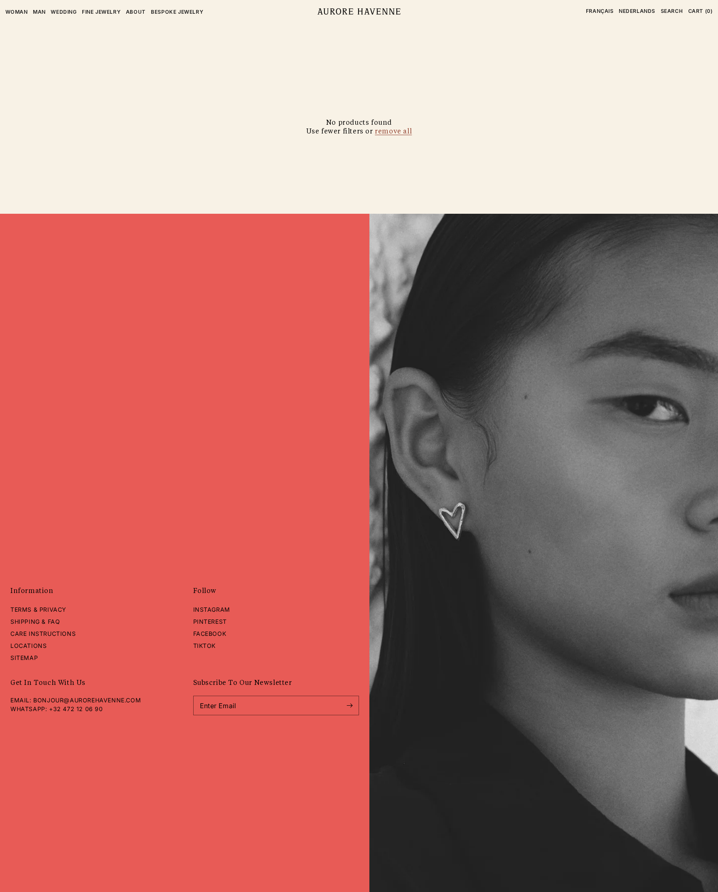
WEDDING (63, 12)
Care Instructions (43, 633)
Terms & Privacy (38, 609)
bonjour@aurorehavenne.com (87, 700)
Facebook (209, 633)
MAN (39, 12)
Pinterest (210, 621)
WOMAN (16, 12)
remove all (393, 131)
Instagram (211, 609)
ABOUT (136, 12)
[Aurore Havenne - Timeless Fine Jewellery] (358, 11)
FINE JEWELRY (101, 12)
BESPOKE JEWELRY (177, 12)
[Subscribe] (349, 705)
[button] (672, 11)
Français (600, 11)
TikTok (204, 645)
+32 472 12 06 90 (76, 708)
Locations (28, 645)
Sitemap (24, 657)
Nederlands (637, 11)
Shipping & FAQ (35, 621)
